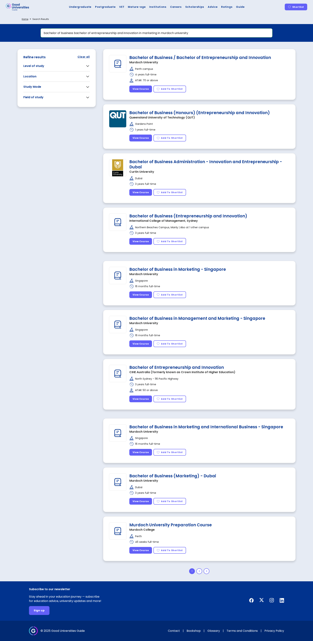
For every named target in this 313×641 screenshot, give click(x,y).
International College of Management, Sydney (163, 221)
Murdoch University (143, 62)
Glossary (213, 631)
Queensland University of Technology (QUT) (162, 117)
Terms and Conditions (242, 631)
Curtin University (141, 172)
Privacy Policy (274, 631)
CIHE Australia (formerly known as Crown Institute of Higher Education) (182, 372)
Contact (174, 631)
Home (25, 19)
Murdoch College (142, 530)
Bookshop (194, 631)
